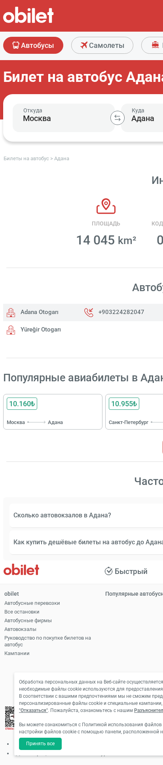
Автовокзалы (20, 629)
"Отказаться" (33, 710)
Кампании (17, 653)
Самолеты (105, 45)
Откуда (32, 110)
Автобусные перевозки (32, 603)
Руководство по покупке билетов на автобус (47, 641)
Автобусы (36, 45)
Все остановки (22, 612)
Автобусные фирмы (28, 620)
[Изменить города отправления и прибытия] (117, 118)
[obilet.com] (47, 22)
